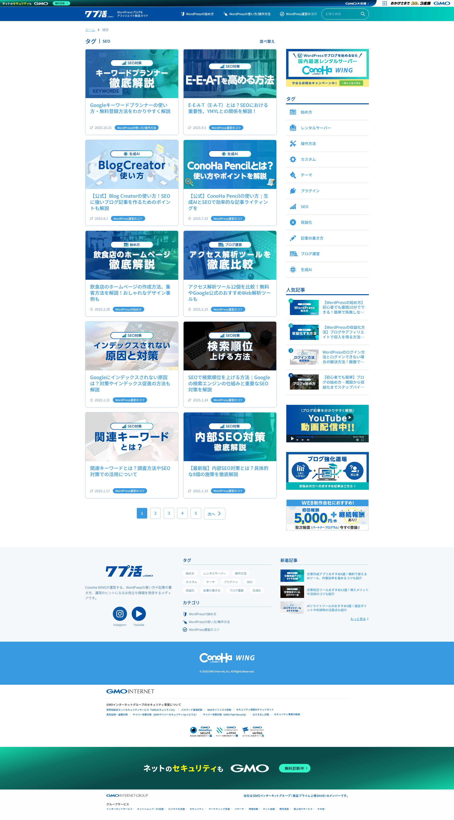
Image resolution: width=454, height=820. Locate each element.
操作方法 (240, 573)
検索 (363, 14)
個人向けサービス (303, 809)
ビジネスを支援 (176, 809)
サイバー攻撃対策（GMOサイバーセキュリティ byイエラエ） (165, 714)
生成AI (257, 590)
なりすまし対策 (261, 714)
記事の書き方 (211, 590)
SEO (249, 582)
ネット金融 (269, 809)
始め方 (190, 573)
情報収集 (253, 809)
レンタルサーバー (214, 573)
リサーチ (239, 809)
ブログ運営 (236, 590)
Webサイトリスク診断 (219, 709)
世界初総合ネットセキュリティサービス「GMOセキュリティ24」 (141, 709)
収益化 (190, 590)
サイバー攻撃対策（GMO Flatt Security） (225, 714)
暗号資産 (284, 809)
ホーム (90, 29)
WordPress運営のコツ (301, 14)
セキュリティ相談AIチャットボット (255, 709)
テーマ (210, 582)
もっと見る (358, 619)
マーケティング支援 (219, 809)
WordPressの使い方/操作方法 (250, 14)
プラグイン (231, 582)
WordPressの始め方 (200, 14)
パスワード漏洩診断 (191, 709)
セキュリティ (197, 809)
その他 (320, 809)
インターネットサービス (119, 809)
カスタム (191, 582)
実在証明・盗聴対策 (117, 714)
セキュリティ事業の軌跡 (287, 714)
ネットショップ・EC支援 (150, 809)
